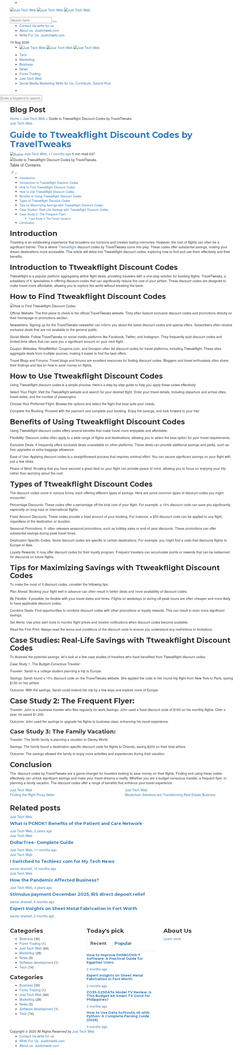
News (23, 69)
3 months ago (97, 1006)
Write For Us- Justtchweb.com (42, 35)
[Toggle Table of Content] (13, 173)
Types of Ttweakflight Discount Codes (44, 201)
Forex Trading (30, 73)
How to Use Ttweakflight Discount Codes (46, 192)
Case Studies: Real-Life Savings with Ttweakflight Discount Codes (63, 210)
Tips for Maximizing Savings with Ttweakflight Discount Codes (61, 205)
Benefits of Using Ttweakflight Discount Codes (50, 196)
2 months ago (44, 916)
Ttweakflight (67, 247)
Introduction (27, 178)
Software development (36, 962)
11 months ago (60, 153)
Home (14, 118)
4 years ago (43, 887)
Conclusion (26, 223)
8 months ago (44, 901)
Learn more (172, 938)
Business (26, 64)
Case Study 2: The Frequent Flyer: (42, 214)
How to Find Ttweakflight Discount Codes (47, 187)
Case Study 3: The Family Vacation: (50, 218)
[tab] (98, 943)
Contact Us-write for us (36, 25)
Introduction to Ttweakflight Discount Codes (48, 183)
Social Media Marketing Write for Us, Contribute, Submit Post (65, 83)
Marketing (26, 59)
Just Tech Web (30, 78)
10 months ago (45, 868)
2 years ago (43, 831)
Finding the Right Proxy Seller (32, 794)
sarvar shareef (21, 868)
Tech (23, 54)
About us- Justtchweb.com (39, 30)
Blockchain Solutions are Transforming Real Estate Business (170, 794)
